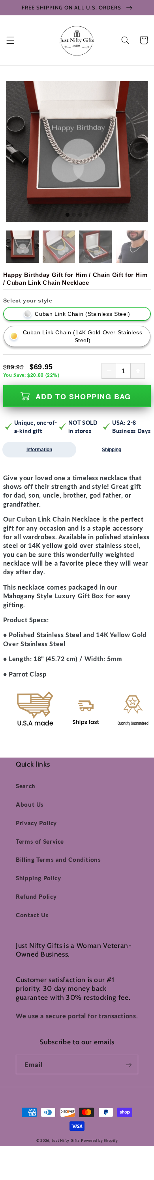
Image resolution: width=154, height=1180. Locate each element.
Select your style (28, 300)
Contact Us (32, 914)
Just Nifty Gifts (66, 1140)
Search (26, 785)
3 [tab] (80, 215)
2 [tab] (74, 215)
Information (39, 449)
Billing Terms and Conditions (58, 859)
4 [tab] (86, 215)
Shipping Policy (38, 877)
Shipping (111, 449)
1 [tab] (67, 215)
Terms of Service (40, 841)
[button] (10, 40)
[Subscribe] (129, 1064)
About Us (30, 804)
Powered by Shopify (99, 1140)
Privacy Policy (36, 822)
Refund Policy (36, 896)
